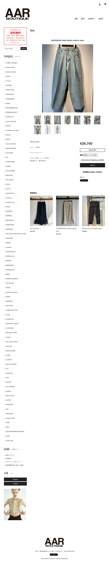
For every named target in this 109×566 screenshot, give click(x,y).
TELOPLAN (10, 283)
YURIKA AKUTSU (11, 310)
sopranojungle (10, 350)
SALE (8, 427)
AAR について (10, 455)
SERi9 (8, 297)
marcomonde (10, 418)
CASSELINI (10, 319)
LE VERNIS (10, 328)
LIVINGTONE (10, 162)
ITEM (7, 422)
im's (7, 368)
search (23, 48)
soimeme (9, 346)
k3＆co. (8, 189)
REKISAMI (9, 238)
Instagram (15, 479)
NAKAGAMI (10, 265)
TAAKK (8, 166)
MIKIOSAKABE (11, 148)
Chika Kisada (10, 67)
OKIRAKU (9, 301)
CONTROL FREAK (12, 324)
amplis (8, 355)
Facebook (15, 483)
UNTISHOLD (10, 193)
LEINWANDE (10, 99)
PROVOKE (9, 404)
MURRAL (9, 216)
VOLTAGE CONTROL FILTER (16, 234)
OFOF (8, 436)
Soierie (8, 135)
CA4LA (8, 337)
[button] (91, 19)
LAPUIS (8, 400)
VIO (7, 409)
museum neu (10, 202)
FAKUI (8, 207)
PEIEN (8, 287)
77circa (8, 81)
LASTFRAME (10, 171)
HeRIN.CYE (10, 117)
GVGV (8, 184)
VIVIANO (9, 85)
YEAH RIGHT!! (11, 252)
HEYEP (8, 126)
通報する (82, 177)
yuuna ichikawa (11, 144)
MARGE (8, 261)
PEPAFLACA (10, 256)
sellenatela (9, 413)
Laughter (9, 359)
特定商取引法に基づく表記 (15, 465)
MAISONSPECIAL (12, 108)
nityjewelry (9, 373)
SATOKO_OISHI (11, 332)
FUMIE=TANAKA (11, 63)
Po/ (7, 157)
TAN (7, 377)
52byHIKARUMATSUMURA (15, 431)
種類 (81, 155)
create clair (9, 440)
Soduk (8, 103)
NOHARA (9, 211)
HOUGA (8, 382)
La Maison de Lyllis (12, 130)
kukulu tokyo (10, 395)
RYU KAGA (9, 180)
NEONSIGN (10, 220)
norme (8, 315)
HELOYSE (9, 305)
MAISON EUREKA (12, 279)
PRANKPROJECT (12, 112)
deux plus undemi (12, 342)
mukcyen (9, 198)
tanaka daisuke (11, 72)
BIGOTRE (9, 175)
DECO (8, 139)
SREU (8, 274)
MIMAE (8, 243)
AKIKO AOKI (10, 90)
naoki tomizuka (11, 121)
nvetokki (8, 247)
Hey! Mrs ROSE (11, 364)
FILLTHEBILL (10, 386)
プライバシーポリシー (13, 462)
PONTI (8, 76)
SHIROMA (9, 229)
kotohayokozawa (11, 292)
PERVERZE (10, 94)
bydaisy (8, 391)
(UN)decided (10, 270)
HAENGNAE (10, 225)
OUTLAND (9, 153)
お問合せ (9, 458)
